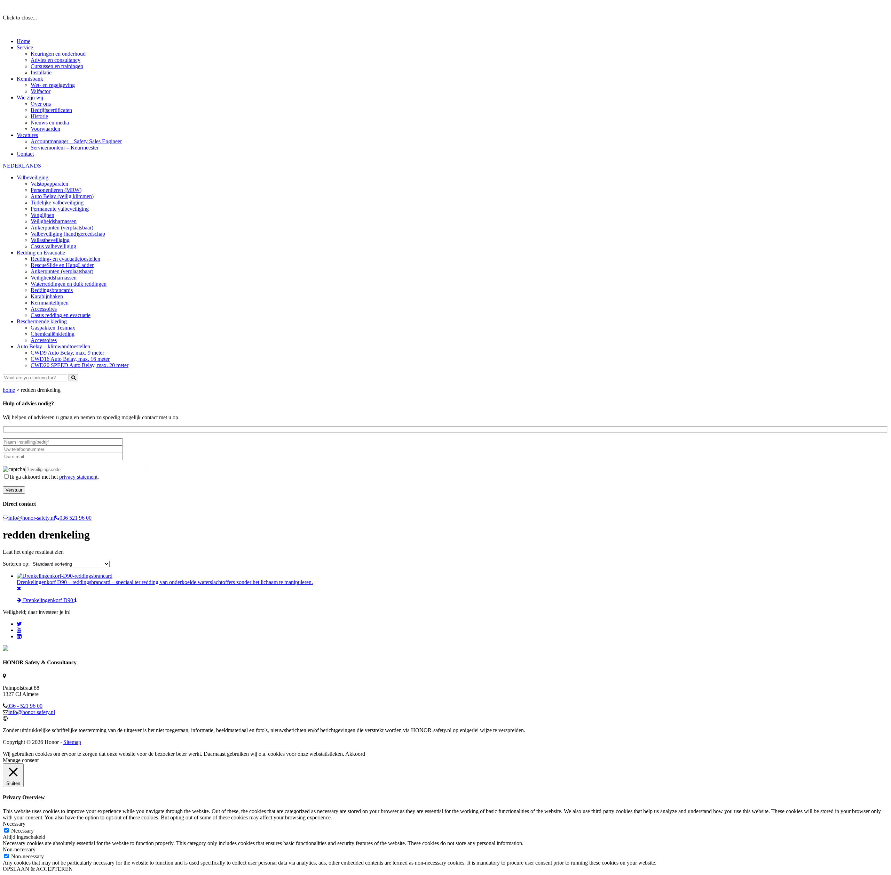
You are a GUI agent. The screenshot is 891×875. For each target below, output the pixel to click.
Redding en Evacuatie (41, 253)
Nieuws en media (50, 122)
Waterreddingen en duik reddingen (69, 284)
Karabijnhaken (47, 296)
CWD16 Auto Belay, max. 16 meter (70, 359)
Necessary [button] (14, 824)
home (9, 390)
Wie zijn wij (30, 97)
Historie (39, 116)
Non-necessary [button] (19, 849)
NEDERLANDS (22, 166)
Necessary (22, 831)
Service (25, 47)
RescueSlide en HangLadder (62, 265)
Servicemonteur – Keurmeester (64, 148)
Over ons (41, 104)
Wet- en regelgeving (53, 85)
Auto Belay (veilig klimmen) (62, 196)
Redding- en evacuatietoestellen (65, 259)
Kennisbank (30, 79)
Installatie (41, 72)
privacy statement (78, 477)
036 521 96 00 (76, 518)
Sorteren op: (17, 564)
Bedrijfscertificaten (51, 110)
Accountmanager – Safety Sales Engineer (76, 141)
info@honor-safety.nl (31, 518)
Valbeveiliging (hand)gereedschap (68, 234)
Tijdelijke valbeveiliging (57, 202)
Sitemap (72, 742)
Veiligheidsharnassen (54, 221)
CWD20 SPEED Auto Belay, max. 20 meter (79, 365)
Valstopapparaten (49, 184)
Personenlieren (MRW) (56, 190)
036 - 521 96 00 (24, 706)
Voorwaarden (45, 129)
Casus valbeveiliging (53, 246)
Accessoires (44, 309)
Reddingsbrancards (52, 290)
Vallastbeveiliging (50, 240)
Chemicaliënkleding (52, 334)
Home (23, 41)
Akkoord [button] (355, 754)
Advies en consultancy (55, 60)
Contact (25, 154)
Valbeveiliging (32, 177)
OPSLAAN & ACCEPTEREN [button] (38, 869)
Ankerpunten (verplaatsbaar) (62, 227)
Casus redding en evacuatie (60, 315)
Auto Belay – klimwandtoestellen (53, 346)
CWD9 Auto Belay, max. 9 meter (67, 353)
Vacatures (27, 135)
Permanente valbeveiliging (60, 209)
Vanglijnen (42, 215)
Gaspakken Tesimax (53, 328)
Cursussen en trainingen (57, 66)
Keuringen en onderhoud (58, 54)
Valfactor (40, 91)
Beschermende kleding (42, 321)
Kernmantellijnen (50, 303)
